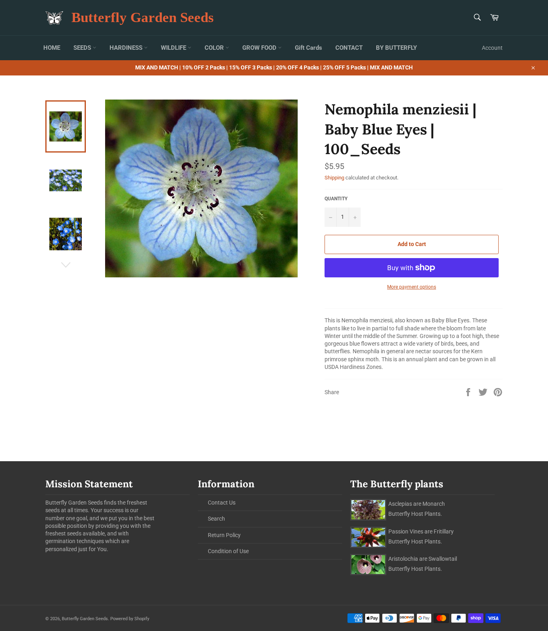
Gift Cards (308, 47)
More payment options (411, 287)
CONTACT (349, 47)
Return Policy (224, 535)
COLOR (215, 47)
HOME (51, 47)
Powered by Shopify (129, 618)
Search (216, 518)
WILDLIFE (174, 47)
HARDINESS (127, 47)
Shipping (334, 178)
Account (492, 48)
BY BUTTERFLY (396, 47)
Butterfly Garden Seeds (142, 17)
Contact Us (221, 502)
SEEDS (83, 47)
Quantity (336, 199)
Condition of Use (228, 551)
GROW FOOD (260, 47)
